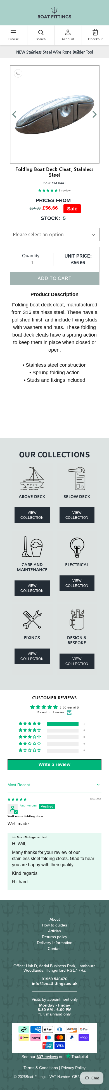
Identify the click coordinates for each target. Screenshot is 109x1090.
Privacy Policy (73, 1067)
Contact (54, 948)
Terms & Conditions (40, 1067)
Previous (17, 114)
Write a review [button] (54, 764)
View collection (32, 515)
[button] (48, 190)
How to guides (54, 925)
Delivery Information (54, 942)
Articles (54, 931)
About (54, 919)
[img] (17, 799)
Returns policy (54, 937)
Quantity (30, 255)
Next (91, 114)
